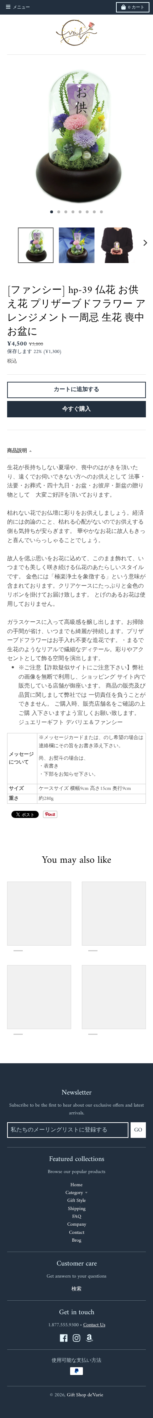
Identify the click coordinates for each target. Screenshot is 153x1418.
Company (76, 1224)
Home (76, 1185)
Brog (76, 1240)
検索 (76, 1289)
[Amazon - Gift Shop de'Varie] (89, 1338)
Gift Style (76, 1200)
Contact (76, 1232)
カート (136, 7)
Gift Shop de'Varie (85, 1395)
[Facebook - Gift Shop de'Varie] (63, 1338)
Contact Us (94, 1325)
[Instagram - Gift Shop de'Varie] (76, 1338)
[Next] (145, 243)
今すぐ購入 (76, 409)
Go (138, 1130)
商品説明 (17, 450)
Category (74, 1192)
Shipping (76, 1208)
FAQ (76, 1216)
